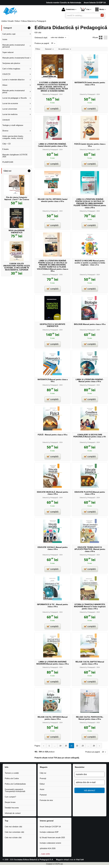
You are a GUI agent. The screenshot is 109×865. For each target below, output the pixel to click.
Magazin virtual (62, 860)
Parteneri (43, 795)
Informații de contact (13, 813)
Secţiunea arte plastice (11, 63)
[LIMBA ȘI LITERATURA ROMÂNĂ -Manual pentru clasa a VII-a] (90, 375)
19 (60, 746)
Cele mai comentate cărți (14, 832)
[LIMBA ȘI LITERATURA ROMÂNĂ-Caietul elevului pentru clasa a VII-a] (52, 139)
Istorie (4, 39)
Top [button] (6, 821)
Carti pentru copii (8, 34)
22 (77, 746)
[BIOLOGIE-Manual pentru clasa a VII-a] (90, 319)
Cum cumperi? (10, 797)
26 (94, 746)
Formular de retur (46, 800)
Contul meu (70, 9)
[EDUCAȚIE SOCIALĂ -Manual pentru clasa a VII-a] (52, 542)
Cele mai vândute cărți (13, 827)
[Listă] (106, 37)
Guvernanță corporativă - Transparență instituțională (15, 790)
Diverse (5, 131)
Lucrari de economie (10, 103)
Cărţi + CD (6, 144)
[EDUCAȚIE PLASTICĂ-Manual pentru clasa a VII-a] (90, 487)
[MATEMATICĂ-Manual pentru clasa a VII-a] (52, 375)
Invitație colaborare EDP (49, 832)
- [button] (29, 27)
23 (83, 746)
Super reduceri (8, 52)
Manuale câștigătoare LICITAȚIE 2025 (15, 156)
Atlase (4, 85)
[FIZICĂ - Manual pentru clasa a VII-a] (52, 430)
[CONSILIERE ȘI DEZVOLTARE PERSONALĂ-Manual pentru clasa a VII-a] (90, 430)
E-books (5, 149)
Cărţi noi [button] (7, 171)
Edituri (42, 784)
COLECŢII (6, 74)
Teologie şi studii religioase (12, 125)
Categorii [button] (8, 28)
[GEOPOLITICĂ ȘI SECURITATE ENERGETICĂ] (52, 319)
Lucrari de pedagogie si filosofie (14, 98)
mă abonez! (89, 790)
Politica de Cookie (12, 778)
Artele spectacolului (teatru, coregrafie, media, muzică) (13, 137)
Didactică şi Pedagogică (50, 94)
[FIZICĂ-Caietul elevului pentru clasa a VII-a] (90, 139)
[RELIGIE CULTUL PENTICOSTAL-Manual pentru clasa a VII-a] (90, 712)
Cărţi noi (43, 773)
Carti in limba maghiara (11, 69)
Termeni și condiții (12, 773)
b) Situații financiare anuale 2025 (52, 838)
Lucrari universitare (9, 109)
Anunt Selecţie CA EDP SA (50, 827)
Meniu (101, 9)
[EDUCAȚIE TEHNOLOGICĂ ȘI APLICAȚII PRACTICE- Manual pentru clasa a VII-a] (90, 542)
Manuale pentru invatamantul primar (13, 92)
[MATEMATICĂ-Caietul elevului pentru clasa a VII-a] (90, 78)
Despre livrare (10, 802)
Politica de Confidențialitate (15, 784)
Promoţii (43, 778)
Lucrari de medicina (9, 114)
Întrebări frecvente (12, 808)
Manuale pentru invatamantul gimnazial (13, 46)
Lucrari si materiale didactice (13, 80)
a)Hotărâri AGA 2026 (47, 848)
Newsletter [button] (79, 767)
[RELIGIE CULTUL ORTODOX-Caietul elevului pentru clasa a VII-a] (52, 194)
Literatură (6, 120)
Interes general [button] (46, 821)
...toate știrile (45, 854)
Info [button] (6, 767)
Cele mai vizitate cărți (13, 838)
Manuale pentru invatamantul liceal (15, 58)
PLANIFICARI (7, 162)
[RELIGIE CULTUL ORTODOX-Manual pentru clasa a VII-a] (52, 712)
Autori (42, 789)
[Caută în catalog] (102, 15)
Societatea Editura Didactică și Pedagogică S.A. (33, 860)
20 (66, 746)
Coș (86, 9)
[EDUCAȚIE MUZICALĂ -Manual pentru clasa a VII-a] (52, 487)
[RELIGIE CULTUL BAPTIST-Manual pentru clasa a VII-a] (90, 657)
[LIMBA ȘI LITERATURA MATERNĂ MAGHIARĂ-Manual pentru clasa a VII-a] (52, 657)
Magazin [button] (43, 767)
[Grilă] (100, 37)
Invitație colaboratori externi (50, 843)
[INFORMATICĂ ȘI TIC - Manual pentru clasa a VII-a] (52, 600)
